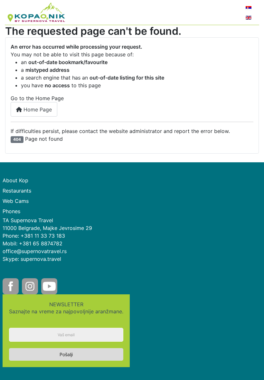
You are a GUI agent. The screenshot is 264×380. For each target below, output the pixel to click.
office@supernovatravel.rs (35, 251)
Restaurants (17, 190)
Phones (11, 211)
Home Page (37, 109)
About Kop (15, 180)
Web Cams (16, 201)
